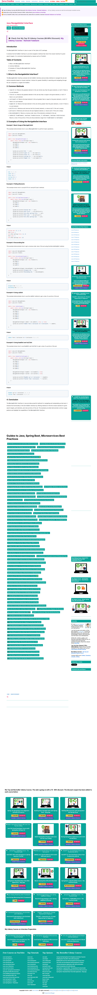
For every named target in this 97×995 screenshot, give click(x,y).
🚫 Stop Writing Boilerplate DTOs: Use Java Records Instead (21, 648)
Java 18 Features (75, 254)
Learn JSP (29, 979)
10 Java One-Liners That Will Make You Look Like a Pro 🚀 (21, 447)
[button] (7, 32)
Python (70, 4)
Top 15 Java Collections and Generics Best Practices (19, 513)
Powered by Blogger (49, 993)
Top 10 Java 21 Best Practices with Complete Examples (46, 513)
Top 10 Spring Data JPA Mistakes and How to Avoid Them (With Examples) (25, 486)
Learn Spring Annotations (33, 969)
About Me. (76, 643)
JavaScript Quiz (46, 975)
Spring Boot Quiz (46, 962)
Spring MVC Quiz (46, 966)
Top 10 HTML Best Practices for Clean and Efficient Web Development (24, 503)
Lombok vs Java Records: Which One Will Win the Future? (46, 612)
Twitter (83, 655)
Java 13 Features (75, 242)
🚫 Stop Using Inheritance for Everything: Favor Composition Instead (23, 652)
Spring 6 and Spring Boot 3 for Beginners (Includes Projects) (71, 957)
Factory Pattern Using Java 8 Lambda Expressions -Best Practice (52, 516)
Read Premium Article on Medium (79, 162)
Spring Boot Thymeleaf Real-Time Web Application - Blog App (71, 971)
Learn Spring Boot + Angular (9, 981)
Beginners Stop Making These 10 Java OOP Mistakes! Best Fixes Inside (24, 592)
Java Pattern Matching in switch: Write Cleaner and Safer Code (22, 536)
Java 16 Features (75, 249)
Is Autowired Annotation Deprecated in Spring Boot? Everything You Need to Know (26, 582)
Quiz (53, 4)
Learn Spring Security (32, 966)
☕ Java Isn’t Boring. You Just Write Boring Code (50, 506)
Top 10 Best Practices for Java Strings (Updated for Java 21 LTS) (22, 519)
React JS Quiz (45, 979)
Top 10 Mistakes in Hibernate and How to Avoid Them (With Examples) (24, 473)
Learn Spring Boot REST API (9, 975)
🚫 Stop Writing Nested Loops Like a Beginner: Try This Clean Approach (24, 622)
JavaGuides (81, 631)
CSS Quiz (44, 984)
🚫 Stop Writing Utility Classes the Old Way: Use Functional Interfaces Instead (25, 658)
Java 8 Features (75, 230)
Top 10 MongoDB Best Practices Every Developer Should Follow (52, 496)
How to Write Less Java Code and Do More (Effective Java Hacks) (23, 444)
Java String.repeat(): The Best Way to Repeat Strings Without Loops (23, 543)
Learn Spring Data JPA (8, 962)
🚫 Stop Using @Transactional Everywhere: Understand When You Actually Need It (26, 628)
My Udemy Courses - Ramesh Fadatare (36, 10)
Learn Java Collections (8, 966)
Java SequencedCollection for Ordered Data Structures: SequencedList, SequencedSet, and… (28, 533)
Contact (60, 990)
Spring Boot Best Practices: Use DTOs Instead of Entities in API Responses (24, 523)
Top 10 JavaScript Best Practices (15, 500)
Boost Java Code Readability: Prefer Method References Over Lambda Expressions (26, 569)
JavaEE (12, 4)
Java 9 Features (75, 232)
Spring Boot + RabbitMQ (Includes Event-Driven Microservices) (72, 969)
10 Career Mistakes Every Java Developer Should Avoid (52, 444)
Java (8, 4)
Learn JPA (29, 975)
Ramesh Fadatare (79, 624)
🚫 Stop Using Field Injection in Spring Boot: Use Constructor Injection (24, 635)
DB (57, 4)
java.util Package (18, 28)
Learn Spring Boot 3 (7, 958)
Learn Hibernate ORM (32, 977)
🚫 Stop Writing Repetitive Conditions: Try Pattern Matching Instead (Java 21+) (25, 625)
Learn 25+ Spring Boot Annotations (11, 969)
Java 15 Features (75, 246)
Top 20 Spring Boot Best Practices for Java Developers (20, 510)
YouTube (46, 4)
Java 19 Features (75, 256)
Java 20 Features (75, 259)
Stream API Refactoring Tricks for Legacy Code (18, 450)
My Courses (3, 4)
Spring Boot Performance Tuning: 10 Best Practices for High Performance (24, 572)
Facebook (88, 655)
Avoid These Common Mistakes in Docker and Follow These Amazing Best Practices (27, 605)
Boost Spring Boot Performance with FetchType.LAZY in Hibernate (23, 526)
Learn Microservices (32, 971)
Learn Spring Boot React (9, 964)
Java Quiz (44, 957)
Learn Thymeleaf (31, 984)
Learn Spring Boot (7, 957)
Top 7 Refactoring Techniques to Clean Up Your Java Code (51, 447)
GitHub (77, 656)
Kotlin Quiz (45, 981)
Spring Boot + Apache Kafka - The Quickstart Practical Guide (71, 968)
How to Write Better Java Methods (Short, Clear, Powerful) (45, 450)
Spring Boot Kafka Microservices (11, 971)
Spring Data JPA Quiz (47, 968)
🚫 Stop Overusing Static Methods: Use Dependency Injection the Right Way (25, 645)
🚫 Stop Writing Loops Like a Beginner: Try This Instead (20, 615)
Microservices (34, 4)
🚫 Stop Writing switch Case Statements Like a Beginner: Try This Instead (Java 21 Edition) (28, 619)
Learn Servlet (30, 981)
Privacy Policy (53, 990)
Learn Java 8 (30, 958)
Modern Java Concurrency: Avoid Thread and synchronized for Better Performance (26, 562)
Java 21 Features (75, 261)
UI (50, 4)
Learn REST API (31, 973)
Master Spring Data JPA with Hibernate (66, 966)
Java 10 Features (75, 234)
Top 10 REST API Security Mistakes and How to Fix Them (21, 480)
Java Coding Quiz (46, 960)
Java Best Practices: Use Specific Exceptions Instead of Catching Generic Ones (25, 552)
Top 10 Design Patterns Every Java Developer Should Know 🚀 (49, 510)
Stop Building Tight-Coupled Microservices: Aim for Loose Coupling (23, 463)
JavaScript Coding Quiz (48, 977)
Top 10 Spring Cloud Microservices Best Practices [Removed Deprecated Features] (26, 549)
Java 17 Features (75, 251)
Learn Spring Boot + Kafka (9, 979)
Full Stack (40, 4)
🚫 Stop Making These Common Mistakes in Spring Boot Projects (22, 595)
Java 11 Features (75, 237)
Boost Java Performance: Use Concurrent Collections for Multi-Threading (24, 566)
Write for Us (74, 164)
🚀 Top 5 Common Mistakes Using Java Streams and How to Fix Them (24, 589)
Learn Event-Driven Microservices (11, 977)
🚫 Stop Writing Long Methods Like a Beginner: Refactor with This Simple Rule (26, 638)
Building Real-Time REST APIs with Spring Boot (68, 958)
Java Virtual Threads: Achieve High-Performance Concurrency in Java (23, 529)
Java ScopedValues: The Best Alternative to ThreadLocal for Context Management (26, 539)
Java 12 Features (75, 239)
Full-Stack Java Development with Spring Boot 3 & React (70, 962)
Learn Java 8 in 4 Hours (8, 968)
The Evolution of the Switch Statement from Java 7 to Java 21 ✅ (23, 576)
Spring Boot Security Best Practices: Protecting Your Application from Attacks (25, 477)
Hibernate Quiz (46, 969)
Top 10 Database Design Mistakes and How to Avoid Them (21, 493)
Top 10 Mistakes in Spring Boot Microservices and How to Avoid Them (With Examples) (28, 470)
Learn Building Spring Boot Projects (11, 973)
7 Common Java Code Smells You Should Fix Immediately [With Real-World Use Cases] (27, 460)
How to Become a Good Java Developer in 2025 (48, 493)
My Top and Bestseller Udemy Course (79, 652)
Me (74, 4)
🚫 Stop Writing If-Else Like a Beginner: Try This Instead (50, 609)
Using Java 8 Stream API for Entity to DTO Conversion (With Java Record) (25, 579)
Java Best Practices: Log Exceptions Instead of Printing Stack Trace (52, 556)
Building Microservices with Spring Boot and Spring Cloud (70, 960)
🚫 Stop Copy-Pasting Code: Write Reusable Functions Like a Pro (22, 642)
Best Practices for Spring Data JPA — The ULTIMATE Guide (52, 519)
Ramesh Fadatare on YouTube (53, 14)
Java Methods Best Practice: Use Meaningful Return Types (21, 453)
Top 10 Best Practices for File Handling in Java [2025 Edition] (22, 516)
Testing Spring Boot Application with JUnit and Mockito (70, 964)
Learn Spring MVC (7, 960)
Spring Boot (26, 4)
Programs (61, 4)
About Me (65, 990)
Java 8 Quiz (45, 958)
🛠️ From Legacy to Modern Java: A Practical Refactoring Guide (22, 506)
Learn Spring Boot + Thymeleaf (10, 982)
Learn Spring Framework (33, 962)
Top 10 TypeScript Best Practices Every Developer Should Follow (39, 500)
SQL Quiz (44, 982)
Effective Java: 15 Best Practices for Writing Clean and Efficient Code (23, 483)
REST (21, 4)
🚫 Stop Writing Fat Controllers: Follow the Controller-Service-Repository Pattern (26, 632)
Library (17, 4)
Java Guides (35, 990)
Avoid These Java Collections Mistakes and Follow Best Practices (22, 585)
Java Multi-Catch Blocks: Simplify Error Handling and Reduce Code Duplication (26, 559)
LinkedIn (73, 656)
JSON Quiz (45, 986)
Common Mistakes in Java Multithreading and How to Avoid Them (23, 602)
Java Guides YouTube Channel (78, 649)
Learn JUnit (30, 982)
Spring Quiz (45, 964)
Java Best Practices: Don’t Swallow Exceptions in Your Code (21, 556)
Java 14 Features (75, 244)
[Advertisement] (37, 422)
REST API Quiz (45, 973)
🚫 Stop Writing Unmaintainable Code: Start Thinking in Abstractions (23, 655)
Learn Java (30, 957)
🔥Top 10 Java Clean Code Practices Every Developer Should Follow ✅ (24, 457)
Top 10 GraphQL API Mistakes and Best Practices (56, 486)
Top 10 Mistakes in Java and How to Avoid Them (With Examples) (23, 467)
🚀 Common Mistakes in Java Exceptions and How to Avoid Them (23, 599)
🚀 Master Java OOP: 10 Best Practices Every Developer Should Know (23, 546)
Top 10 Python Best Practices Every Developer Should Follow (21, 496)
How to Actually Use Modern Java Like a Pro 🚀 (19, 612)
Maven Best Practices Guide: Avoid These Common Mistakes (21, 609)
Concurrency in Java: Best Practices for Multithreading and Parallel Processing (25, 490)
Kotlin (66, 4)
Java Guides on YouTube (39, 12)
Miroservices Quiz (46, 971)
